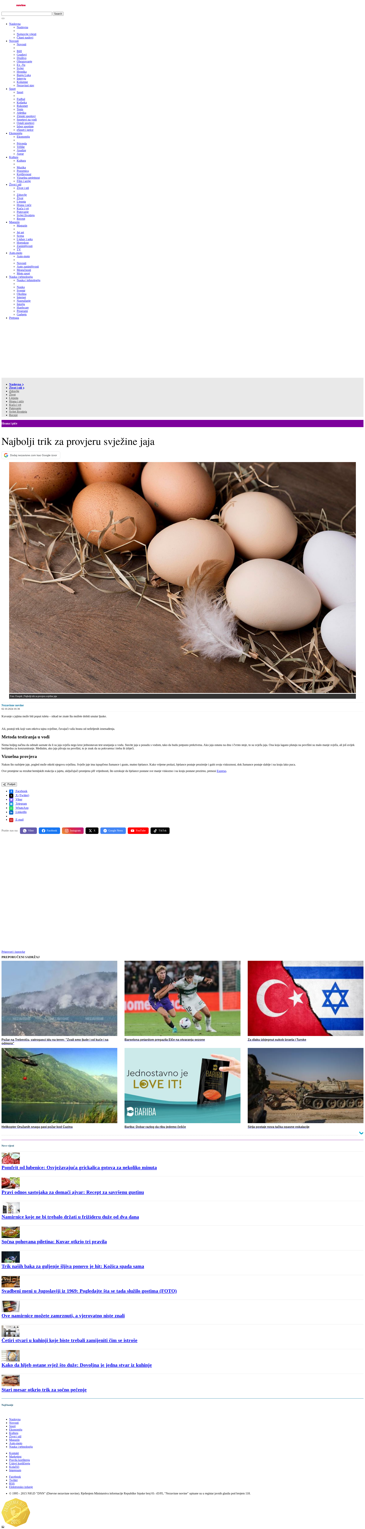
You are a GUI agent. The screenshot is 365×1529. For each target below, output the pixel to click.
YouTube (141, 830)
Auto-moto (15, 252)
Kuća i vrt (15, 404)
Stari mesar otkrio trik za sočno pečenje (44, 1389)
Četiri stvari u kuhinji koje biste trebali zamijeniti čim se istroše (69, 1340)
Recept (13, 415)
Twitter (13, 1480)
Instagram (75, 830)
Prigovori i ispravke (13, 951)
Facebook (21, 791)
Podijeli (11, 784)
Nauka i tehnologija (21, 276)
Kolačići (14, 1466)
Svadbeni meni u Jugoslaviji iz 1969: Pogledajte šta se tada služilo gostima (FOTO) (89, 1291)
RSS (12, 1483)
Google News (115, 830)
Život (12, 394)
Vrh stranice (12, 1412)
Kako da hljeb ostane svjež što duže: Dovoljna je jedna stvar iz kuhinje (77, 1365)
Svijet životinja (18, 411)
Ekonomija (15, 133)
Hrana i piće (16, 401)
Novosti (14, 41)
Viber (18, 799)
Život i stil (15, 184)
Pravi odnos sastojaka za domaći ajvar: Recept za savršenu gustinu (73, 1192)
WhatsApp (22, 807)
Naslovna (15, 23)
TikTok (163, 830)
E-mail (19, 819)
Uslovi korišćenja (19, 1463)
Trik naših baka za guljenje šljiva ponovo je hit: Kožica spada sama (73, 1266)
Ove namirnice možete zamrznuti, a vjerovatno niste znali (63, 1315)
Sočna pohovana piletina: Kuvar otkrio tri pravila (54, 1241)
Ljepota (13, 398)
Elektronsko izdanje (21, 1487)
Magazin (14, 222)
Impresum (15, 1470)
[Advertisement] (182, 349)
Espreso (221, 771)
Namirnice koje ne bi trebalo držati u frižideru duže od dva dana (70, 1217)
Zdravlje (14, 391)
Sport (12, 88)
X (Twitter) (22, 795)
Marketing (15, 1456)
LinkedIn (21, 812)
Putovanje (15, 408)
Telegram (21, 803)
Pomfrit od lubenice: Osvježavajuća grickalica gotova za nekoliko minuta (79, 1167)
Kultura (13, 157)
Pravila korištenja (19, 1460)
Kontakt (14, 1453)
